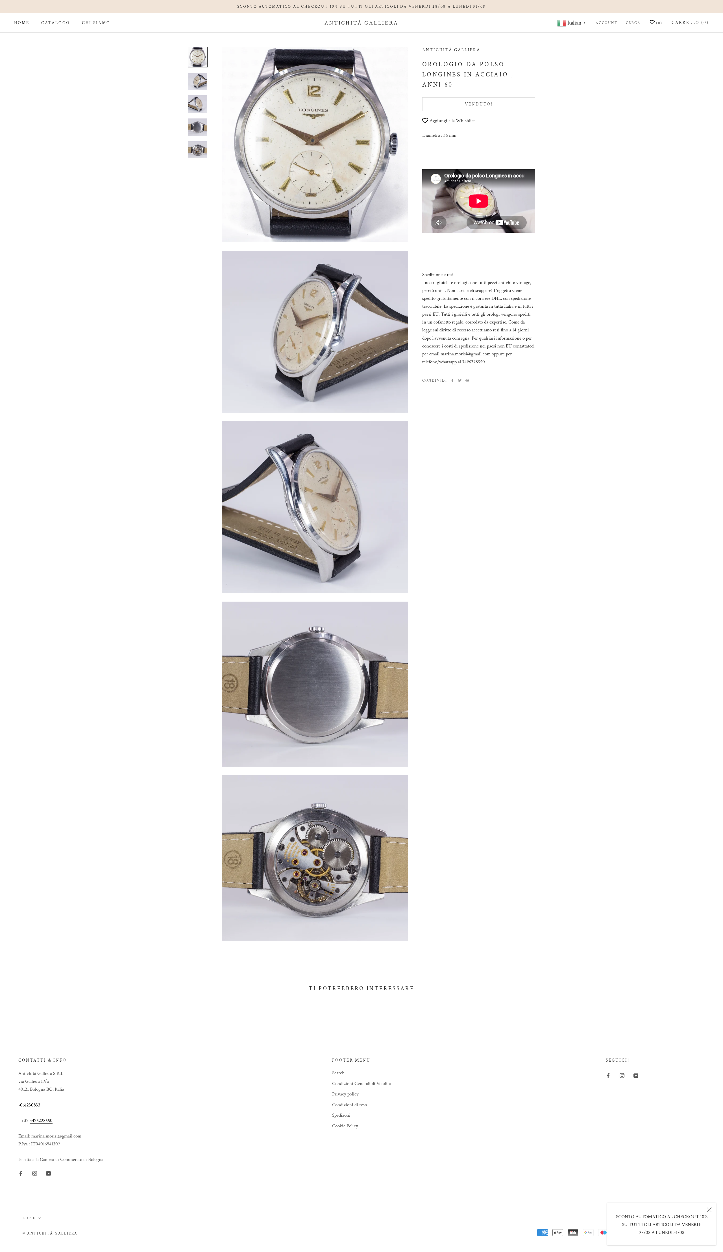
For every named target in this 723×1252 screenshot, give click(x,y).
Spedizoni (341, 1115)
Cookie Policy (345, 1126)
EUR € (29, 1218)
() (659, 23)
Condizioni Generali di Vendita (361, 1084)
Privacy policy (345, 1094)
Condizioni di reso (349, 1105)
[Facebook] (452, 380)
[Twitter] (459, 380)
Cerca (633, 23)
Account (607, 23)
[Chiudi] (709, 1209)
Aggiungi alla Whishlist (452, 121)
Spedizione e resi (438, 275)
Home (21, 23)
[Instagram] (34, 1173)
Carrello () (690, 22)
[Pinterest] (467, 380)
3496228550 (41, 1120)
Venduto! (479, 104)
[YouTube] (48, 1173)
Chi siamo (96, 23)
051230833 (30, 1105)
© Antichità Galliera (50, 1233)
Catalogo (55, 23)
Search (338, 1073)
